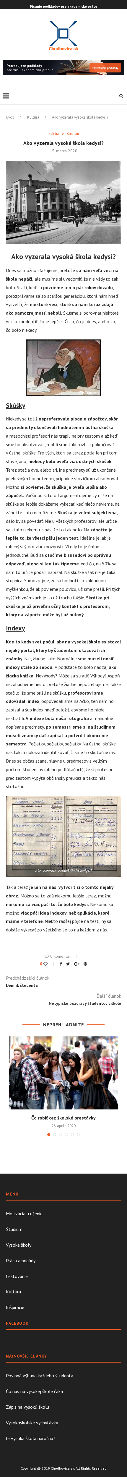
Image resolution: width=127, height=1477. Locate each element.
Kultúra (33, 117)
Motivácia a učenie (24, 1213)
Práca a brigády (20, 1261)
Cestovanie (17, 1276)
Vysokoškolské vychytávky (32, 1423)
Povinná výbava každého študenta (39, 1376)
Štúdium (73, 134)
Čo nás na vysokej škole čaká (34, 1391)
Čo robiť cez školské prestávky (63, 1118)
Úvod (10, 117)
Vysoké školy (18, 1245)
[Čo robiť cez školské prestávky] (63, 1072)
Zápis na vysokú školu (27, 1407)
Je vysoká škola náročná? (30, 1438)
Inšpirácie (15, 1307)
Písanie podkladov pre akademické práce (63, 6)
